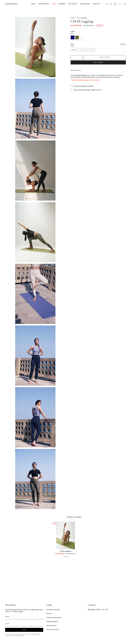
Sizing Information (53, 610)
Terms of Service (16, 635)
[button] (62, 4)
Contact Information (53, 617)
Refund (49, 614)
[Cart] (124, 4)
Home (73, 18)
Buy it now (98, 62)
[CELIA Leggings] (65, 535)
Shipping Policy (52, 621)
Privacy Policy (51, 625)
